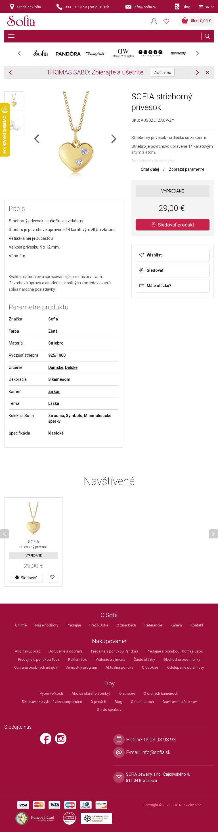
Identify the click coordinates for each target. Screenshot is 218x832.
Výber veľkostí (51, 693)
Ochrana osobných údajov (35, 667)
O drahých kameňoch (161, 693)
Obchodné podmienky (182, 659)
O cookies (150, 667)
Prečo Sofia (98, 625)
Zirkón (54, 391)
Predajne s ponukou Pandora (114, 651)
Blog (118, 702)
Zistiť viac (162, 72)
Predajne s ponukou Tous (39, 659)
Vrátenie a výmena (110, 659)
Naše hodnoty (46, 625)
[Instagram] (62, 741)
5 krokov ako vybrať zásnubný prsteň (52, 702)
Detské (71, 367)
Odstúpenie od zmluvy (185, 667)
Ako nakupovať (27, 651)
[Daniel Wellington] (123, 53)
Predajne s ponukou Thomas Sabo (175, 651)
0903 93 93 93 (160, 740)
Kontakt (196, 625)
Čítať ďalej (150, 169)
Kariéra (176, 625)
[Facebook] (47, 741)
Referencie (153, 625)
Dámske (55, 367)
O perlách (98, 702)
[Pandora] (68, 53)
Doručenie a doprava (66, 651)
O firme (21, 625)
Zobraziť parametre (186, 169)
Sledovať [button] (29, 578)
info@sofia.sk (155, 752)
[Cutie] (151, 53)
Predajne (74, 625)
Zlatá (53, 331)
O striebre (127, 693)
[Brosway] (178, 53)
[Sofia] (21, 21)
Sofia (53, 319)
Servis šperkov (109, 709)
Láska (53, 403)
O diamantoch (142, 702)
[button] (52, 578)
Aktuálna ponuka (119, 667)
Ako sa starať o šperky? (91, 693)
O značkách (126, 625)
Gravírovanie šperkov (179, 702)
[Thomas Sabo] (96, 53)
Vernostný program (81, 667)
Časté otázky (144, 659)
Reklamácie (77, 659)
